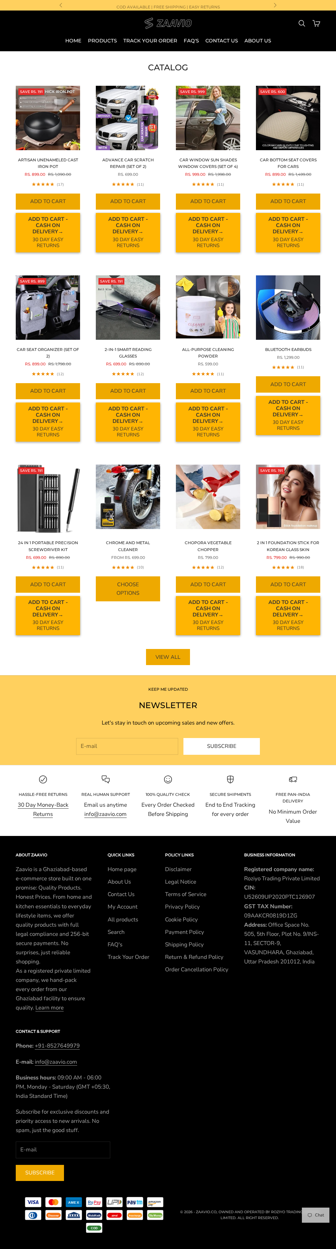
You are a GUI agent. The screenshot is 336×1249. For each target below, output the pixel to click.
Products (102, 40)
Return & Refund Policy (194, 957)
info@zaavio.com (105, 814)
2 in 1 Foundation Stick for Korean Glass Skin (288, 546)
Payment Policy (184, 932)
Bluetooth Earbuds (288, 349)
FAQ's (191, 40)
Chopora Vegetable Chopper (208, 546)
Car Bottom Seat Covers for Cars (288, 163)
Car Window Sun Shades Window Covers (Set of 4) (208, 163)
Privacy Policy (182, 907)
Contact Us (221, 40)
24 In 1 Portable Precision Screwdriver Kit (48, 546)
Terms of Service (185, 894)
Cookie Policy (181, 919)
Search (116, 932)
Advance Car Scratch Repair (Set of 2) (128, 163)
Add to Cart (48, 201)
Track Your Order (150, 40)
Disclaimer (178, 869)
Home (73, 40)
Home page (122, 869)
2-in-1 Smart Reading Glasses (128, 353)
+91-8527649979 (57, 1046)
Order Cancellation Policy (196, 969)
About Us (257, 40)
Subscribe (221, 746)
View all (168, 657)
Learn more (49, 1007)
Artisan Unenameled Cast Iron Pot (48, 163)
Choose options (127, 589)
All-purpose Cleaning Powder (208, 353)
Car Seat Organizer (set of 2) (48, 353)
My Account (122, 907)
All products (123, 919)
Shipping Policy (184, 944)
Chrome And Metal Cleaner (128, 546)
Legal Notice (180, 882)
